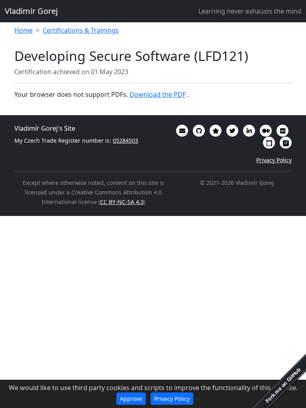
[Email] (182, 131)
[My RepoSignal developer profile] (286, 143)
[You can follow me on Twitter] (232, 131)
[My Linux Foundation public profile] (269, 143)
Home (23, 30)
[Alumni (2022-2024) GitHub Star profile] (216, 131)
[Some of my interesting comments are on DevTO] (282, 131)
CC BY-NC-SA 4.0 (122, 202)
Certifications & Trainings (81, 30)
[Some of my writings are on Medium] (266, 131)
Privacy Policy (274, 160)
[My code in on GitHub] (199, 131)
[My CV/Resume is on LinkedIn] (249, 131)
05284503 (125, 140)
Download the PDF (157, 94)
